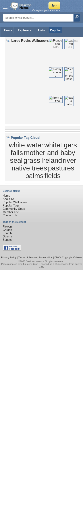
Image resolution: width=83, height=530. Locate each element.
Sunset (7, 239)
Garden (7, 230)
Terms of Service (27, 257)
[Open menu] (5, 6)
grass (31, 160)
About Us (9, 199)
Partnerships (45, 257)
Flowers (8, 226)
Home (8, 30)
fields (52, 175)
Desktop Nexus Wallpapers (21, 6)
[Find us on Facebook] (12, 249)
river (69, 160)
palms (34, 175)
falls (17, 152)
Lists (41, 30)
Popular (55, 30)
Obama (7, 236)
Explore (23, 30)
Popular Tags (11, 205)
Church (7, 233)
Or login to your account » (46, 10)
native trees (29, 168)
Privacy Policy (8, 257)
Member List (11, 212)
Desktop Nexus (34, 261)
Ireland (51, 160)
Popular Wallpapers (15, 202)
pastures (61, 168)
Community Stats (14, 208)
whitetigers (60, 145)
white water (26, 145)
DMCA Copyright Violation (68, 257)
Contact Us (10, 215)
